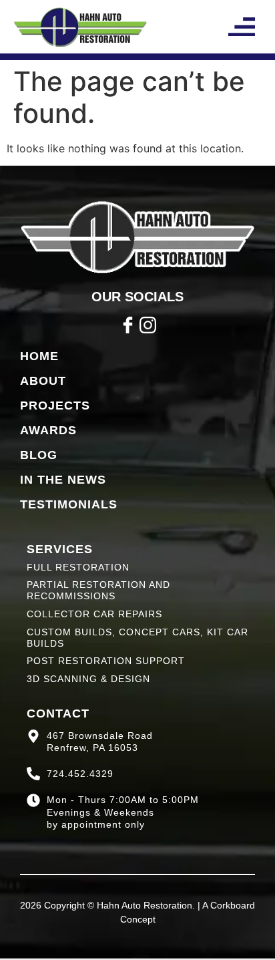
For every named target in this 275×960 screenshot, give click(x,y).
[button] (242, 27)
